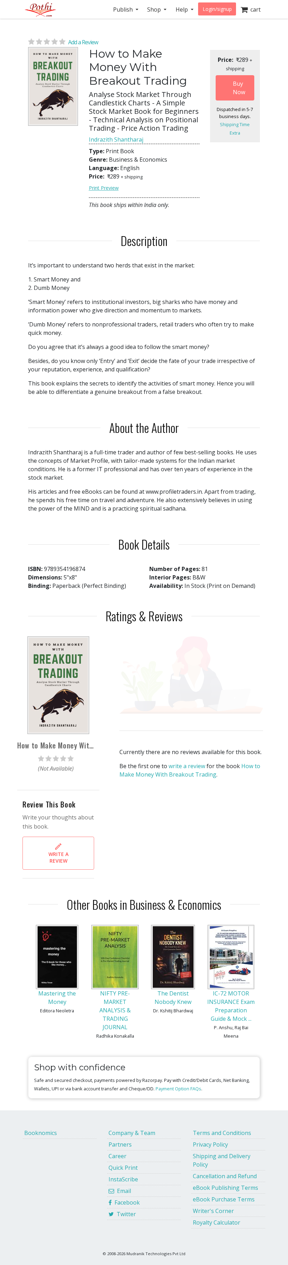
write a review (187, 766)
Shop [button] (154, 9)
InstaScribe (123, 1179)
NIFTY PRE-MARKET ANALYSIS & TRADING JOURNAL (115, 1010)
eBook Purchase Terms (224, 1199)
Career (117, 1156)
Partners (120, 1144)
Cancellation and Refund (225, 1176)
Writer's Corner (213, 1211)
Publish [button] (123, 9)
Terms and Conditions (222, 1133)
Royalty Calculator (216, 1222)
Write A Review (58, 857)
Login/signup (217, 9)
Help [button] (182, 9)
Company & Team (132, 1133)
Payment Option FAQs (178, 1088)
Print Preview (104, 187)
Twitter (125, 1214)
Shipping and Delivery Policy (221, 1160)
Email (122, 1191)
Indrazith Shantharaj (116, 139)
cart (254, 9)
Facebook (126, 1202)
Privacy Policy (210, 1144)
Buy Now (239, 88)
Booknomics (40, 1133)
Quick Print (123, 1168)
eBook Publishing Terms (225, 1188)
